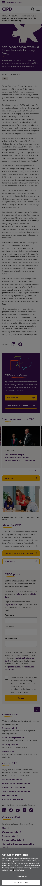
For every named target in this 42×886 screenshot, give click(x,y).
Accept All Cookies (21, 882)
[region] (21, 867)
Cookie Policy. (19, 870)
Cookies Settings (21, 876)
